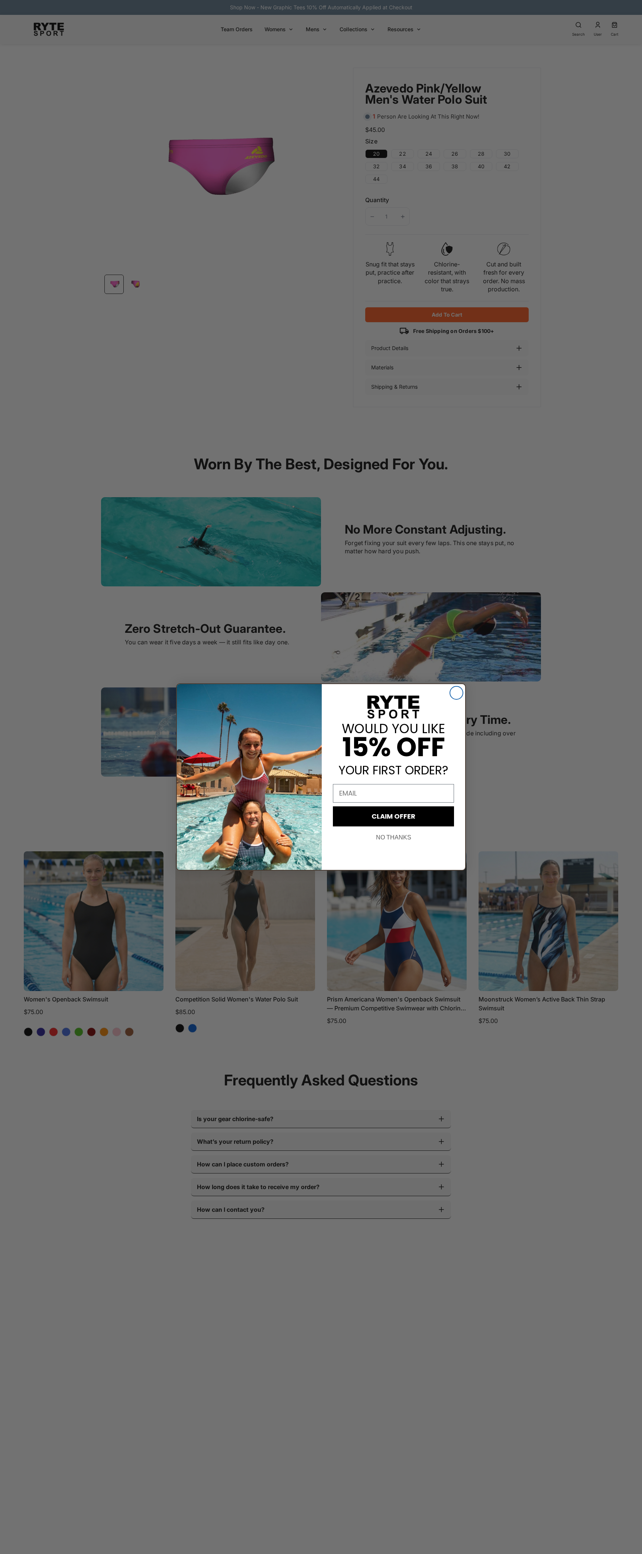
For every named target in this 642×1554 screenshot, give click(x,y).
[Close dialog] (456, 692)
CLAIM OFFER (393, 816)
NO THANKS (393, 837)
